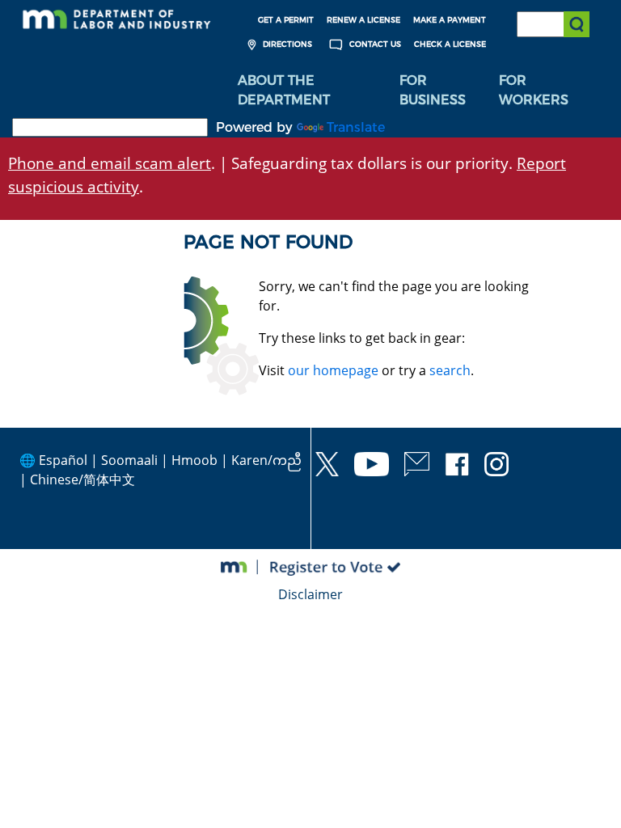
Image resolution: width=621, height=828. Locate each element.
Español (63, 460)
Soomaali (129, 460)
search (450, 370)
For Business (432, 90)
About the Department (284, 90)
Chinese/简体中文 (82, 479)
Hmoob (194, 460)
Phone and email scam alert (109, 163)
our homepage (333, 370)
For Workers (533, 90)
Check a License (450, 44)
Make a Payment (449, 19)
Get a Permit (286, 19)
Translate (356, 127)
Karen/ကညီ (266, 460)
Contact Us (374, 44)
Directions (286, 44)
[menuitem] (306, 90)
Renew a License (363, 19)
